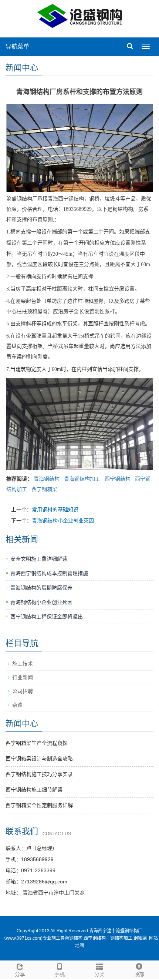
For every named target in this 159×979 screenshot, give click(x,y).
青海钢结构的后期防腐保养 (41, 588)
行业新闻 (22, 677)
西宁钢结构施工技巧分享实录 (39, 774)
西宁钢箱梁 (44, 489)
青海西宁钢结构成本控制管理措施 (49, 573)
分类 (99, 974)
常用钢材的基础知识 (55, 509)
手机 (59, 974)
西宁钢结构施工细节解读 (34, 790)
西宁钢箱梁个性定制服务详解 (39, 805)
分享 (20, 974)
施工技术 (22, 664)
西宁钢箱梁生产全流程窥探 (37, 743)
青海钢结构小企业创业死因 (63, 521)
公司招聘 (22, 691)
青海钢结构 (47, 479)
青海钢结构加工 (82, 479)
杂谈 (17, 705)
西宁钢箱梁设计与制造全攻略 (39, 758)
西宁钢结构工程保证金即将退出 (46, 617)
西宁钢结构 (118, 479)
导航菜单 (17, 46)
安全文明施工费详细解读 (38, 559)
